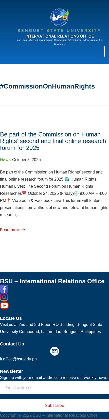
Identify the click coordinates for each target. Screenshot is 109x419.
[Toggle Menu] (104, 51)
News (5, 159)
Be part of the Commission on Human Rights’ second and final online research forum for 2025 (53, 141)
